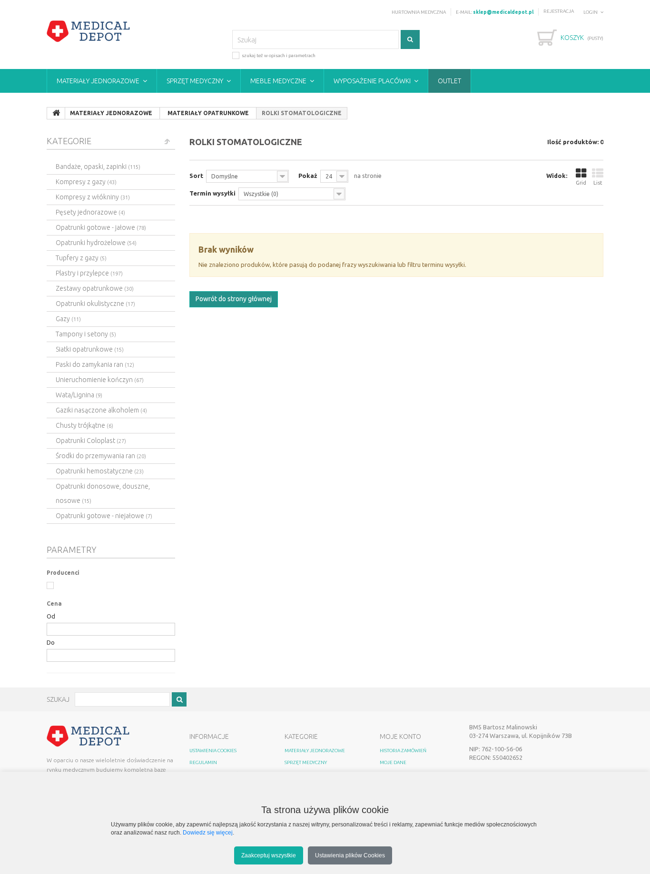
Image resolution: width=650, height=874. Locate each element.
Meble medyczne (278, 81)
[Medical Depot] (88, 31)
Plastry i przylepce (89, 273)
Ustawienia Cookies (212, 750)
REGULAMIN (203, 762)
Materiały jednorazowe (98, 81)
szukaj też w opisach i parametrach (278, 55)
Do (51, 642)
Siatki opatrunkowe (90, 349)
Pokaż (307, 175)
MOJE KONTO (400, 736)
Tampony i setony (86, 334)
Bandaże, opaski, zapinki (98, 166)
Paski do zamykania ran (95, 364)
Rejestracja (558, 11)
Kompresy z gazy (86, 182)
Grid (581, 183)
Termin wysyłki (212, 193)
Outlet (449, 81)
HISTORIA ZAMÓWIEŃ (403, 750)
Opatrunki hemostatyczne (100, 471)
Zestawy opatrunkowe (95, 288)
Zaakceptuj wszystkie (268, 855)
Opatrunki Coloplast (91, 440)
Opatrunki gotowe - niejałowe (104, 516)
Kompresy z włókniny (93, 197)
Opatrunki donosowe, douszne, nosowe (103, 493)
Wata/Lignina (79, 395)
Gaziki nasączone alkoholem (101, 410)
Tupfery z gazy (81, 258)
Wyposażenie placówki (372, 81)
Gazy (68, 319)
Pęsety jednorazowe (90, 212)
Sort (196, 175)
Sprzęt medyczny (195, 81)
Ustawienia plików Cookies (350, 855)
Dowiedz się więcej (208, 832)
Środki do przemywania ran (101, 456)
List (597, 183)
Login (590, 12)
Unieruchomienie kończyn (100, 379)
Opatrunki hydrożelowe (96, 242)
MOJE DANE (393, 762)
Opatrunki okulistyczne (95, 303)
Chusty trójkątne (84, 425)
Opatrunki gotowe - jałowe (101, 227)
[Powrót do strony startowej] (56, 113)
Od (51, 616)
